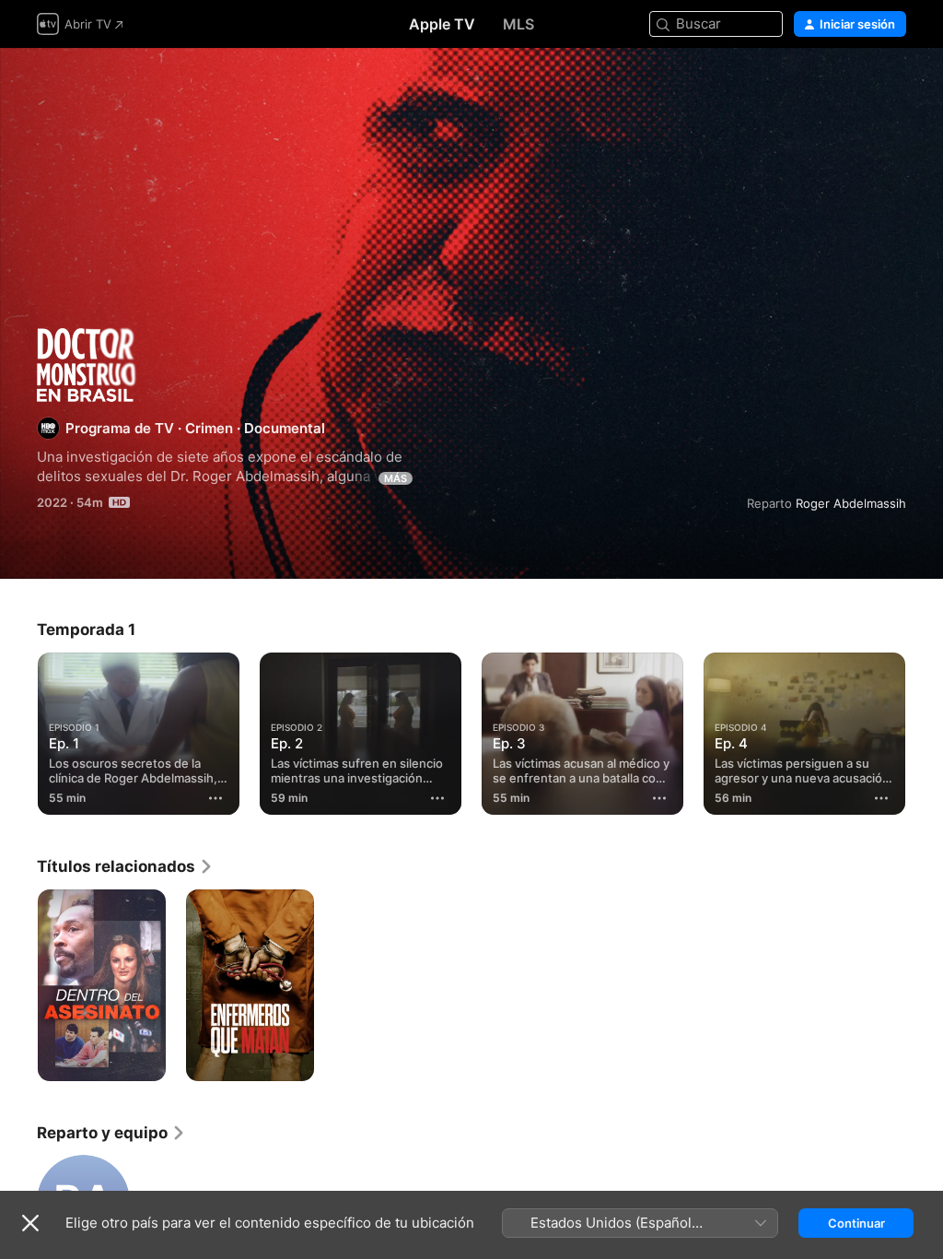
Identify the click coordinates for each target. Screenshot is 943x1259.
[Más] (215, 798)
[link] (125, 866)
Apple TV (442, 24)
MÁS (395, 478)
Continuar (856, 1223)
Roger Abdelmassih (851, 503)
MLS (518, 24)
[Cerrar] (30, 1223)
